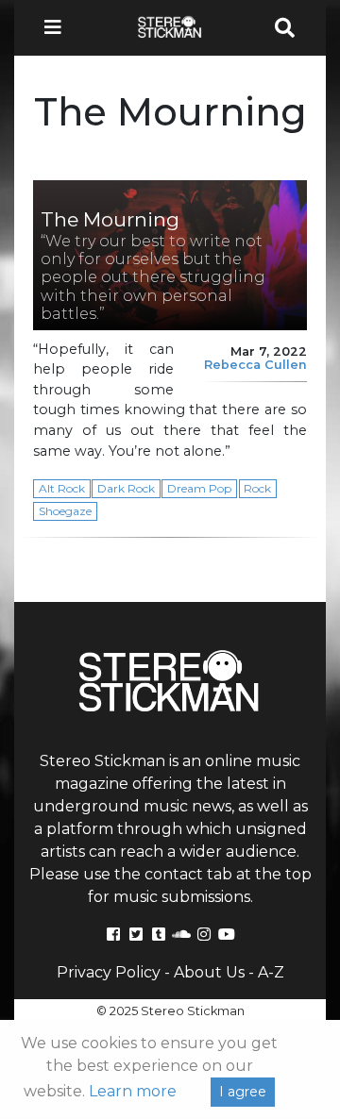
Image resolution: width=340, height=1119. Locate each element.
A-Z (271, 972)
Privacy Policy (109, 972)
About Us (209, 972)
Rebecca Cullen (255, 365)
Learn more (133, 1091)
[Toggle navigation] (58, 28)
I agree (242, 1091)
